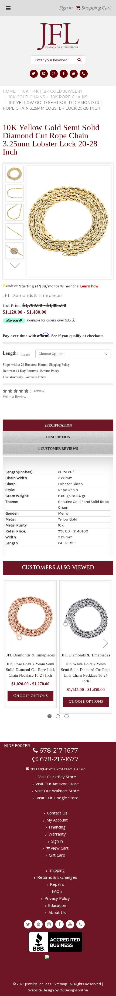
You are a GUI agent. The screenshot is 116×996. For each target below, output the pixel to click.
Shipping (57, 870)
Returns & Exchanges (57, 877)
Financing (57, 827)
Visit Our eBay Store (57, 776)
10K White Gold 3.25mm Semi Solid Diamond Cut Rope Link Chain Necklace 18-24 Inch (85, 672)
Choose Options (30, 696)
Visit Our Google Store (57, 797)
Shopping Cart (95, 8)
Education (57, 905)
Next (14, 265)
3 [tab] (66, 716)
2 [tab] (58, 716)
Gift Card (57, 855)
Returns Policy (49, 371)
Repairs (57, 884)
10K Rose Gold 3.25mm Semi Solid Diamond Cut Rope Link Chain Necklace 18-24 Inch (30, 670)
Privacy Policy (57, 898)
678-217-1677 (58, 750)
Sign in (65, 8)
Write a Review (14, 397)
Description (58, 437)
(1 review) (38, 391)
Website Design (41, 990)
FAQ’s (57, 891)
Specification (58, 425)
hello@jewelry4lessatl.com (57, 769)
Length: (16, 353)
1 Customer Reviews (58, 449)
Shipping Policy (59, 365)
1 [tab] (49, 716)
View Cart (59, 848)
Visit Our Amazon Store (57, 783)
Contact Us (57, 813)
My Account (57, 820)
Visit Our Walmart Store (57, 790)
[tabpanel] (14, 175)
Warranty (57, 834)
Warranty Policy (35, 377)
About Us (57, 912)
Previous (14, 160)
